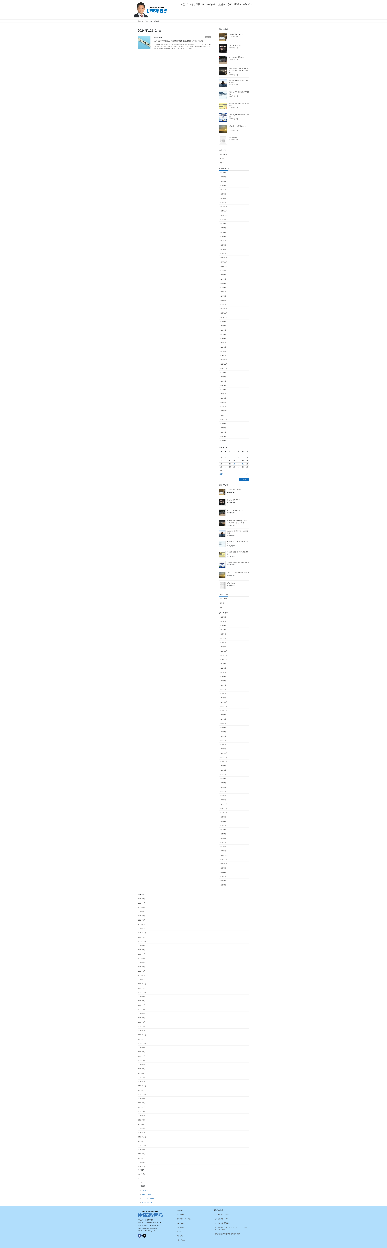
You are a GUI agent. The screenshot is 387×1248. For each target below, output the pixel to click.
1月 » (247, 474)
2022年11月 (223, 364)
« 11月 (221, 474)
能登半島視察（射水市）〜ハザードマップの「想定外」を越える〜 (239, 71)
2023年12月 (223, 309)
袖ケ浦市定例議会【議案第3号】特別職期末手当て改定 (178, 41)
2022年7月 (223, 381)
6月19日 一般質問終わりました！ (238, 572)
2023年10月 (223, 317)
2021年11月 (223, 415)
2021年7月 (223, 432)
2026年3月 (223, 194)
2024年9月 (223, 270)
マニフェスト (181, 1223)
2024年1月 (223, 304)
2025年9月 (223, 219)
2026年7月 (223, 177)
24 (225, 467)
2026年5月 (223, 185)
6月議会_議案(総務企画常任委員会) (238, 562)
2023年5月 (223, 338)
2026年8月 (223, 172)
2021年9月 (223, 423)
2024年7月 (223, 279)
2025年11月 (223, 211)
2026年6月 (223, 181)
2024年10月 (223, 266)
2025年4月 (223, 241)
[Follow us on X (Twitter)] (144, 1236)
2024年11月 (223, 262)
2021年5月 (223, 440)
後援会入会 (180, 1236)
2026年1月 (223, 202)
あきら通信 (223, 154)
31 (225, 470)
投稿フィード (146, 1194)
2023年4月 (223, 343)
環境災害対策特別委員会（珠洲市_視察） (228, 1234)
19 (234, 464)
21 (243, 464)
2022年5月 (223, 389)
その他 (208, 37)
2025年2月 (223, 249)
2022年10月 (223, 368)
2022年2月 (223, 402)
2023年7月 (223, 330)
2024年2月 (223, 300)
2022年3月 (223, 398)
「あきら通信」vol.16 (235, 34)
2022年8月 (223, 377)
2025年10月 (223, 215)
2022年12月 (223, 360)
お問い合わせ (181, 1240)
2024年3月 (223, 296)
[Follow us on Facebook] (140, 1236)
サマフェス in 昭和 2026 (236, 57)
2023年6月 (223, 334)
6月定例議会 (233, 137)
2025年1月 (223, 253)
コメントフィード (148, 1198)
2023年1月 (223, 355)
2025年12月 (223, 207)
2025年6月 (223, 232)
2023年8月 (223, 326)
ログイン (145, 1190)
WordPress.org (147, 1202)
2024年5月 (223, 287)
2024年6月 (223, 283)
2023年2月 (223, 351)
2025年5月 (223, 236)
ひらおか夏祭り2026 (235, 45)
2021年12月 (223, 411)
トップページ (181, 1214)
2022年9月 (223, 372)
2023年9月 (223, 321)
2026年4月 (223, 190)
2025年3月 (223, 245)
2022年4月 (223, 394)
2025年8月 (223, 224)
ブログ (222, 163)
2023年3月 (223, 347)
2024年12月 (223, 258)
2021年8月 (223, 428)
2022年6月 (223, 385)
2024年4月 (223, 292)
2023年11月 (223, 313)
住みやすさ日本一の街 (184, 1219)
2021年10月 (223, 419)
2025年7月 (223, 228)
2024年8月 (223, 275)
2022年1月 (223, 406)
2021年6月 (223, 436)
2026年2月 (223, 198)
